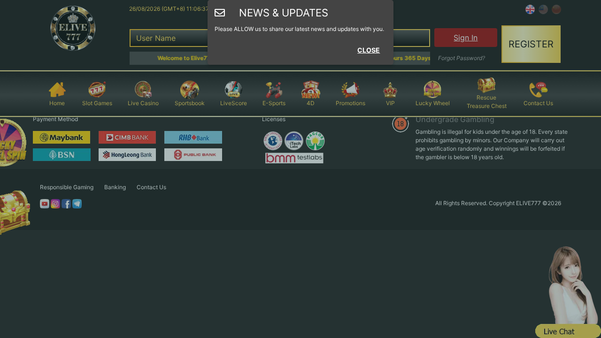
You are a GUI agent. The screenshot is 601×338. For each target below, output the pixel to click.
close (368, 50)
